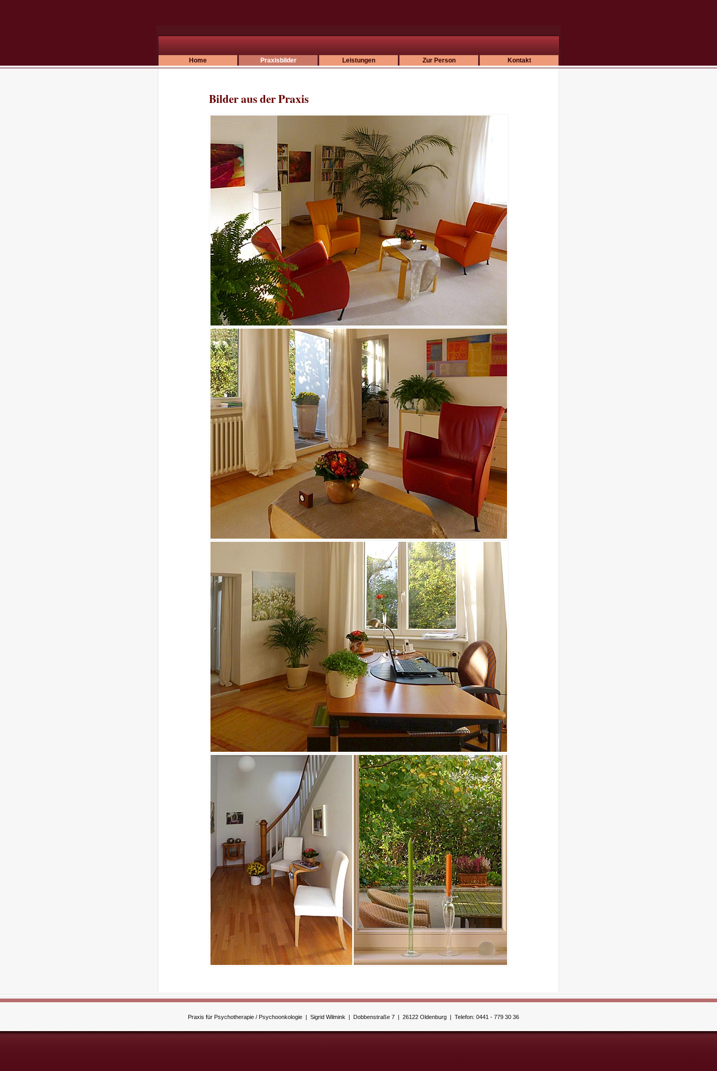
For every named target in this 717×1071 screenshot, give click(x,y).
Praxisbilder (278, 60)
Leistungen (358, 60)
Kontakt (519, 60)
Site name (216, 39)
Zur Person (439, 60)
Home (198, 60)
